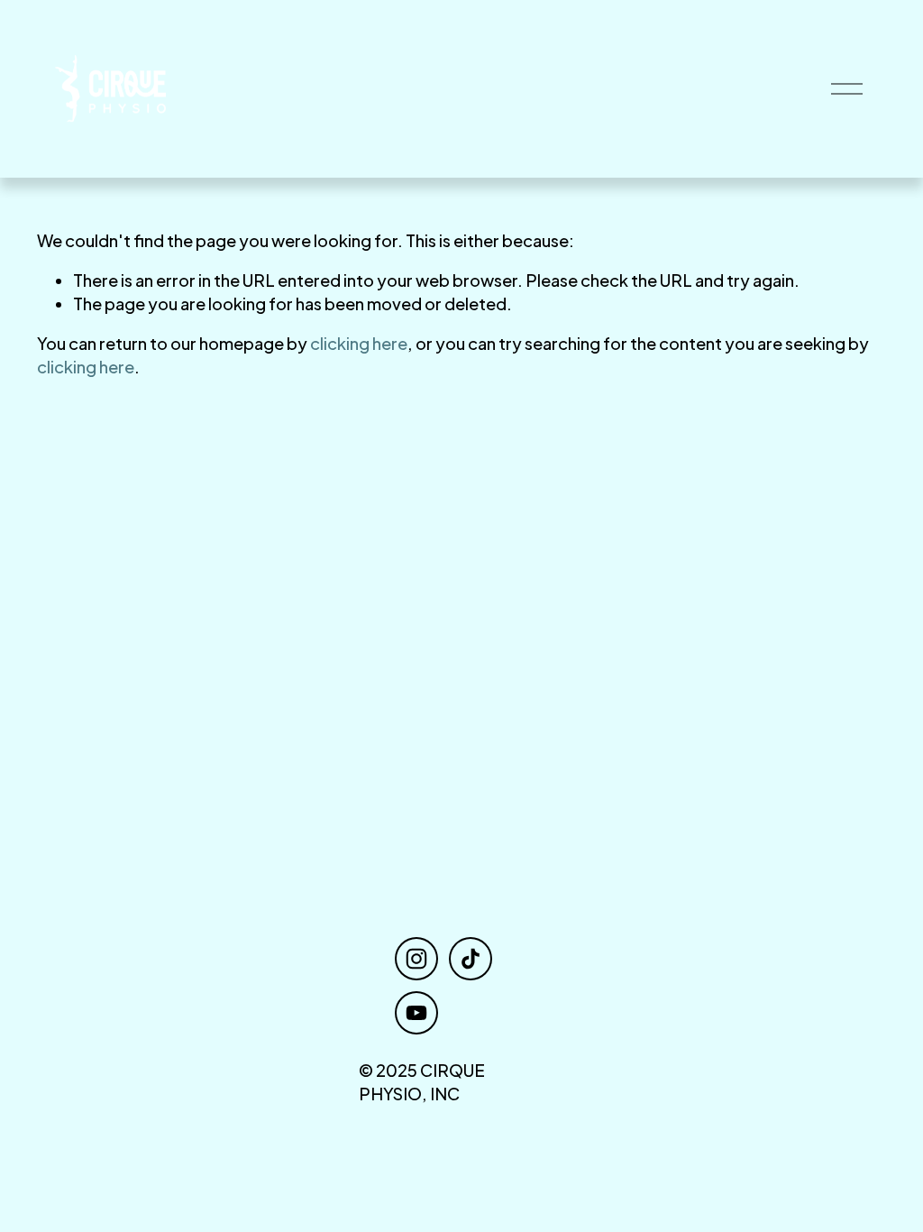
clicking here (358, 343)
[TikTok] (470, 958)
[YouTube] (416, 1012)
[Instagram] (416, 958)
